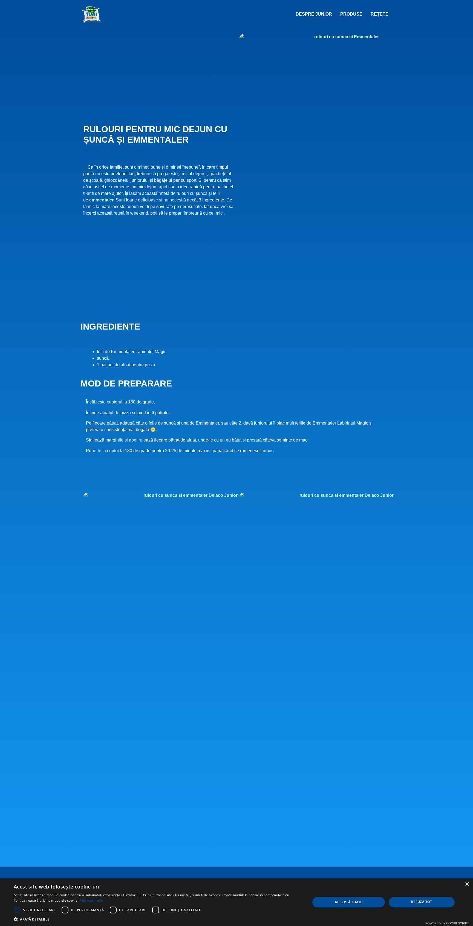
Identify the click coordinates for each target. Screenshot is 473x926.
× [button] (467, 884)
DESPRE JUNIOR (314, 14)
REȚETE (379, 14)
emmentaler (101, 200)
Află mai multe (91, 900)
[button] (158, 919)
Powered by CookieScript (447, 923)
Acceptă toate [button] (348, 902)
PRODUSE (351, 14)
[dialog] (236, 902)
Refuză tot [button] (421, 901)
